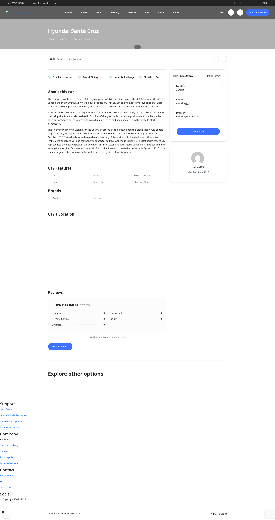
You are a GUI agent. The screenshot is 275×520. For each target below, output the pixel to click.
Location (180, 86)
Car (147, 12)
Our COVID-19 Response (13, 415)
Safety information (10, 427)
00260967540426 (16, 3)
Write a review (59, 346)
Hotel (84, 12)
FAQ (2, 481)
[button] (231, 12)
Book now (198, 131)
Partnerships (7, 475)
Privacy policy (7, 457)
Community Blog (9, 445)
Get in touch (6, 487)
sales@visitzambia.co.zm (44, 3)
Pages (176, 12)
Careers (4, 451)
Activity (114, 12)
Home (68, 12)
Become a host (258, 12)
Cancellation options (11, 421)
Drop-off (180, 112)
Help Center (6, 409)
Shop (161, 12)
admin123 (198, 167)
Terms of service (9, 463)
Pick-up (180, 99)
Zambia (64, 39)
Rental (132, 12)
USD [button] (221, 12)
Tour (98, 12)
